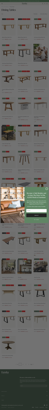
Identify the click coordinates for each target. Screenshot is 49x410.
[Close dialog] (47, 189)
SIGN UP (36, 215)
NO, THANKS (36, 219)
